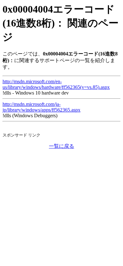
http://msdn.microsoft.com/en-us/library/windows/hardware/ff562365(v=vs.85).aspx (56, 84)
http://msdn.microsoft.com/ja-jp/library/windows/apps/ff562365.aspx (41, 107)
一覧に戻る (61, 146)
